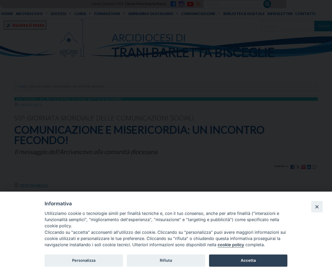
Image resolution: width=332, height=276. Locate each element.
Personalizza (83, 260)
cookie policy (231, 244)
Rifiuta (166, 260)
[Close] (317, 206)
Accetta (248, 260)
